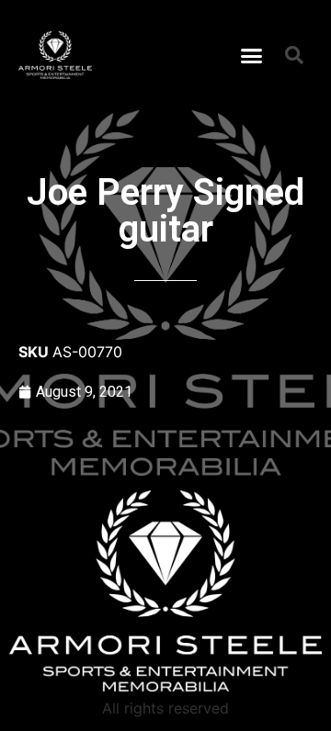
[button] (251, 55)
